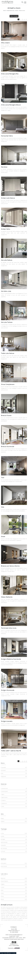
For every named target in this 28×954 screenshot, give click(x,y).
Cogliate (14, 884)
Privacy (2, 953)
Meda (14, 890)
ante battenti (14, 863)
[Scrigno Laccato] (14, 709)
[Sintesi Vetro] (14, 217)
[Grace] (14, 524)
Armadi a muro (22, 10)
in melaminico (14, 803)
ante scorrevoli (14, 866)
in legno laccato (14, 797)
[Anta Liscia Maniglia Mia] (14, 62)
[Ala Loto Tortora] (14, 310)
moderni (14, 821)
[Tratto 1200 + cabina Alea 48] (14, 739)
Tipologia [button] (4, 829)
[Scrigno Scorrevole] (14, 678)
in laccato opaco (14, 791)
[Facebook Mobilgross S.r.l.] (13, 942)
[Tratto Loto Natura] (14, 341)
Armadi (16, 10)
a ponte (14, 836)
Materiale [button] (3, 784)
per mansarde (14, 848)
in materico (14, 800)
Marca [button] (2, 763)
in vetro (14, 806)
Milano (14, 893)
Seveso (14, 899)
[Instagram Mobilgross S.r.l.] (15, 942)
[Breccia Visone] (14, 403)
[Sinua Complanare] (14, 372)
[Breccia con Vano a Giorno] (14, 554)
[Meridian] (14, 155)
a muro (14, 833)
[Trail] (14, 465)
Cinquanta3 (14, 767)
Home (4, 10)
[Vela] (14, 495)
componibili (14, 845)
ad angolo (14, 839)
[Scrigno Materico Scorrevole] (14, 647)
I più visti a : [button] (4, 874)
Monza (14, 896)
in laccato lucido (14, 788)
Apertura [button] (3, 859)
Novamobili (14, 770)
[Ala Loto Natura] (14, 248)
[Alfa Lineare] (14, 31)
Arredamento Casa (10, 10)
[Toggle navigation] (25, 2)
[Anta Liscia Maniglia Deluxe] (14, 93)
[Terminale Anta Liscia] (14, 616)
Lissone (14, 887)
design (14, 818)
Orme (14, 773)
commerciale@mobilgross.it (15, 934)
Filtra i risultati (14, 16)
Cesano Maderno (14, 881)
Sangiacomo (14, 776)
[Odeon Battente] (14, 585)
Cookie (5, 953)
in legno (14, 794)
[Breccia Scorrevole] (14, 434)
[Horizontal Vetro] (14, 124)
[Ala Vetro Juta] (14, 279)
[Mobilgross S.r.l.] (7, 2)
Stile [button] (2, 814)
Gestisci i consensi (12, 953)
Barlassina (14, 878)
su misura (14, 851)
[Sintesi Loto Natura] (14, 186)
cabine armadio (14, 842)
